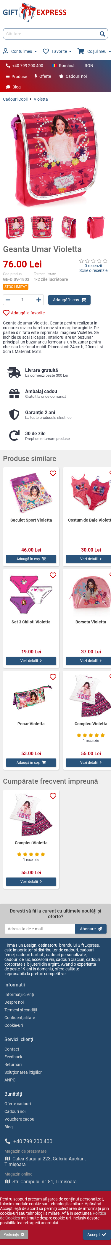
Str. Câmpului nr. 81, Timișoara (44, 1181)
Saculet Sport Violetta (31, 520)
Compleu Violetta (31, 842)
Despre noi (14, 1002)
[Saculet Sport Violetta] (31, 492)
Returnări (13, 1064)
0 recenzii (93, 265)
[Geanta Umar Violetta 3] (69, 228)
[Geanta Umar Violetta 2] (42, 228)
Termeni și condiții (20, 1010)
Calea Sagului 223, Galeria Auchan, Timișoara (45, 1161)
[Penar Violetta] (31, 696)
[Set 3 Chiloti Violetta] (31, 594)
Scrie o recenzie (93, 270)
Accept (93, 1234)
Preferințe (11, 1235)
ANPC (9, 1080)
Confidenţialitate (19, 1017)
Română (67, 65)
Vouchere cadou (19, 1119)
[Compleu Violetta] (31, 815)
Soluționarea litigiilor (23, 1072)
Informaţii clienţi (19, 994)
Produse (19, 76)
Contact (11, 1049)
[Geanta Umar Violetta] (55, 158)
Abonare (88, 928)
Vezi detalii (29, 661)
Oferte (45, 76)
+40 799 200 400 (27, 65)
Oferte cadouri (17, 1103)
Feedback (13, 1056)
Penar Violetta (31, 723)
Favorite (59, 51)
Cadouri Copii (15, 99)
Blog (16, 87)
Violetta (41, 99)
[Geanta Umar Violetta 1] (15, 228)
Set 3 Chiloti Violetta (31, 622)
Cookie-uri (13, 1025)
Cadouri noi (76, 76)
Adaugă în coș (66, 299)
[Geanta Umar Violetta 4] (96, 228)
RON (89, 65)
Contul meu (21, 51)
